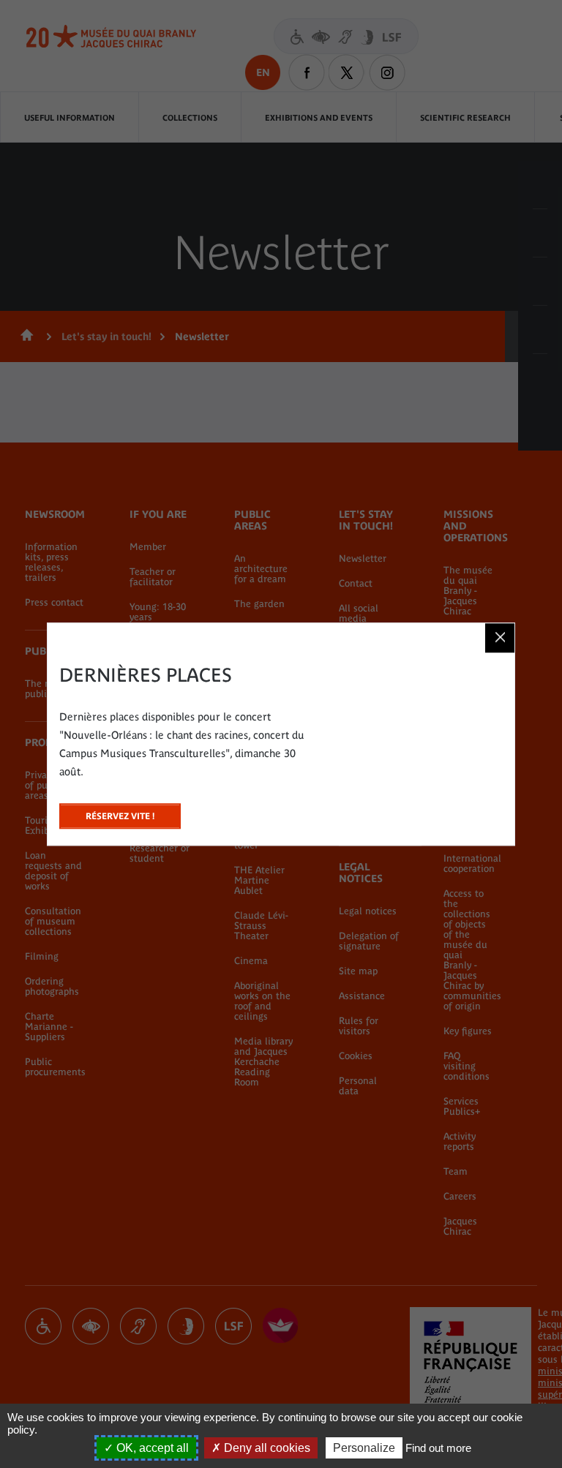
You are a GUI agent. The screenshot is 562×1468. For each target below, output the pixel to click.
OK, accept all (151, 1448)
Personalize (364, 1448)
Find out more (438, 1448)
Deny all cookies (265, 1448)
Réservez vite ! (120, 812)
